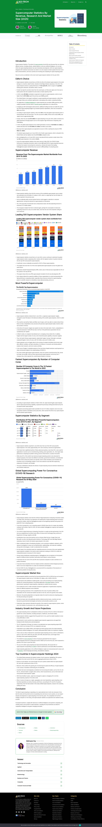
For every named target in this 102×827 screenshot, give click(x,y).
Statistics (20, 9)
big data (48, 582)
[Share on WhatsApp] (47, 718)
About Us (36, 798)
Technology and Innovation (28, 9)
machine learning (38, 104)
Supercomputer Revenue (74, 50)
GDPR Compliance (37, 812)
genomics (20, 650)
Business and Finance (75, 806)
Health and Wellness (75, 804)
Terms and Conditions (38, 810)
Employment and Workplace (76, 814)
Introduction (71, 47)
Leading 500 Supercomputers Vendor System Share (76, 53)
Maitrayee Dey (23, 27)
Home (17, 9)
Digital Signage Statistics (57, 818)
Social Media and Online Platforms (78, 818)
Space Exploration (74, 802)
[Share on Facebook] (43, 718)
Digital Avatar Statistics (57, 814)
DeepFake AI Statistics (57, 812)
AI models (33, 646)
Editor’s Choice (72, 48)
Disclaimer (36, 802)
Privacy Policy (37, 806)
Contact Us (36, 800)
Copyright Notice (37, 808)
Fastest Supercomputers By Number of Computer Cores (76, 58)
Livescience (52, 727)
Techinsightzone (22, 727)
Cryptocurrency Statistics (57, 808)
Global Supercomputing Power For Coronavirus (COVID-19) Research (75, 62)
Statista (35, 727)
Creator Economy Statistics (57, 806)
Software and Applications (76, 808)
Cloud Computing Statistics (57, 800)
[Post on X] (39, 718)
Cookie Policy (37, 804)
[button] (85, 2)
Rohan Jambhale (36, 27)
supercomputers (39, 64)
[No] (100, 825)
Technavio (21, 730)
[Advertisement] (40, 50)
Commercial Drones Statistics (58, 804)
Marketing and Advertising (76, 816)
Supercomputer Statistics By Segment (76, 60)
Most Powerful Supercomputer (75, 55)
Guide (72, 800)
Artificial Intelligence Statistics (58, 798)
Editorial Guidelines (38, 816)
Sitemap (35, 818)
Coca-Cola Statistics (56, 802)
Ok (79, 825)
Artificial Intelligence (30, 102)
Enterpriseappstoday (54, 730)
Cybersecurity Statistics (57, 810)
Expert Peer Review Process (40, 814)
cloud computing (28, 638)
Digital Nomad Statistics (57, 816)
